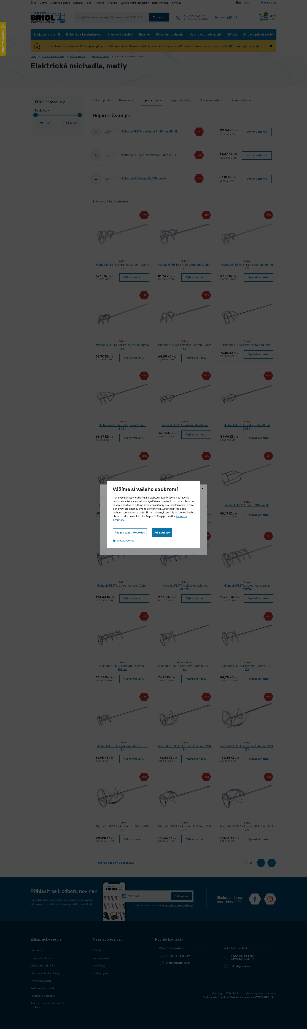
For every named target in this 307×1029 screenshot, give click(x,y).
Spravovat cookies (123, 540)
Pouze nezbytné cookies (130, 532)
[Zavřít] (202, 489)
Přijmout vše (162, 532)
